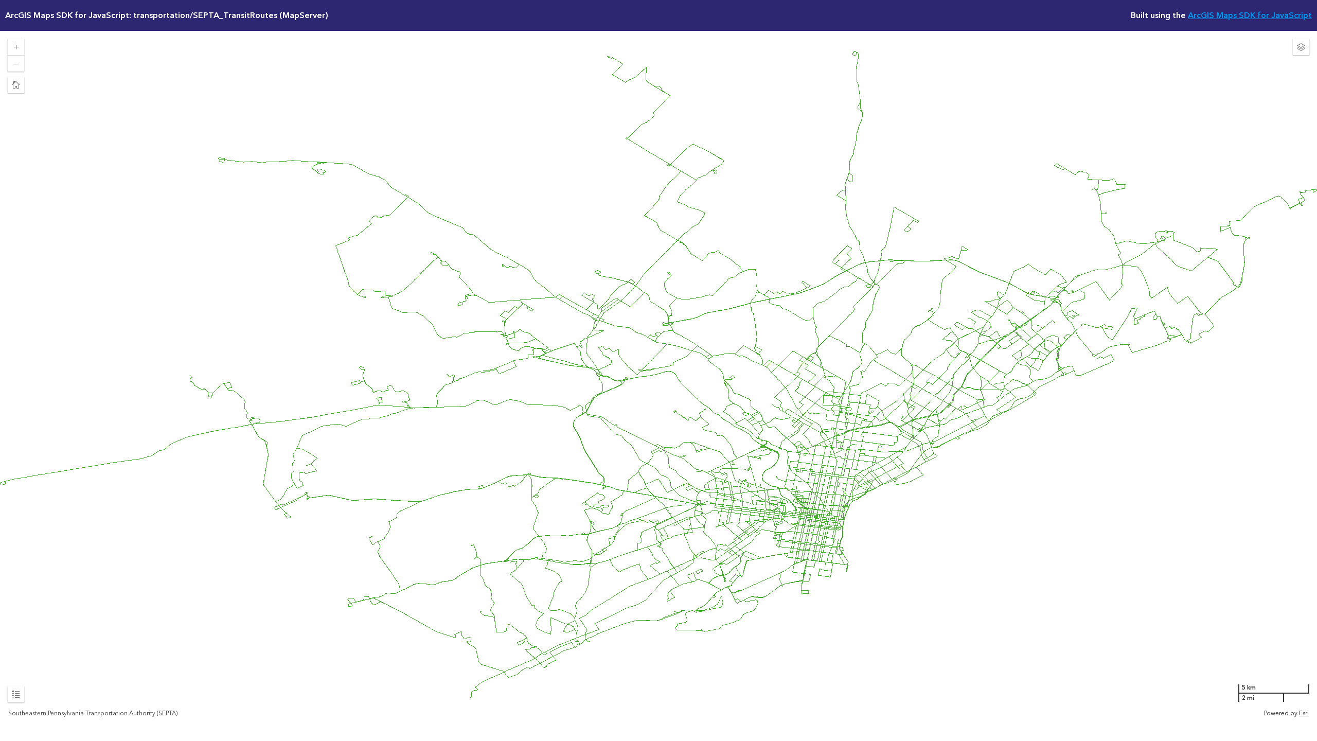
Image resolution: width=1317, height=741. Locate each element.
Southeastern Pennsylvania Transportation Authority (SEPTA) (92, 714)
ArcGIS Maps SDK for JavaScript (1250, 15)
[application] (658, 374)
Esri (1304, 713)
